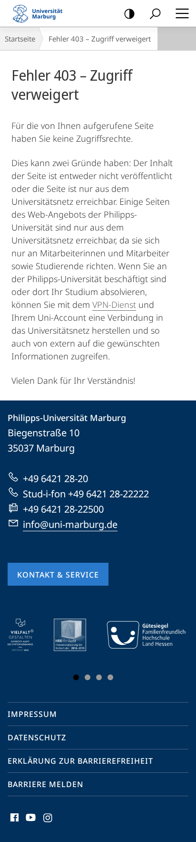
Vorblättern (172, 651)
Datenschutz (37, 737)
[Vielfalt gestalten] (27, 635)
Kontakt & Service (58, 574)
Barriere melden (45, 784)
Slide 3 (99, 677)
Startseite (20, 38)
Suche (155, 13)
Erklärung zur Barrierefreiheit (80, 761)
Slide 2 (87, 677)
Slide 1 (76, 677)
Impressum (32, 714)
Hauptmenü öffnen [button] (182, 13)
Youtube (30, 822)
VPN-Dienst (114, 304)
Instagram (48, 822)
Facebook (14, 822)
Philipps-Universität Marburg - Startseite (40, 13)
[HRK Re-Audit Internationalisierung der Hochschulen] (76, 635)
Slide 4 (110, 677)
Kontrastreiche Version (129, 13)
